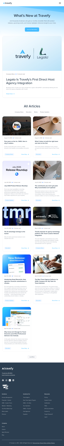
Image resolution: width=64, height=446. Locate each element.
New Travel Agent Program (29, 400)
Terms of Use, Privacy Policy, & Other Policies (44, 443)
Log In (45, 417)
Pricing (46, 397)
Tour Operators (26, 406)
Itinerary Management (7, 397)
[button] (59, 3)
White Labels (5, 411)
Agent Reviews (5, 432)
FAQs (45, 406)
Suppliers (25, 414)
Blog (3, 435)
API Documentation (49, 408)
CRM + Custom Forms (7, 403)
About (3, 426)
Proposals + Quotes (6, 400)
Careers (3, 429)
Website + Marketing (6, 406)
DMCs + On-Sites (27, 403)
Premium (4, 414)
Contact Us (47, 411)
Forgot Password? (48, 414)
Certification (47, 403)
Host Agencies (26, 411)
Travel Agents (26, 397)
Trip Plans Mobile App (7, 408)
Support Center (48, 400)
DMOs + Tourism (27, 408)
